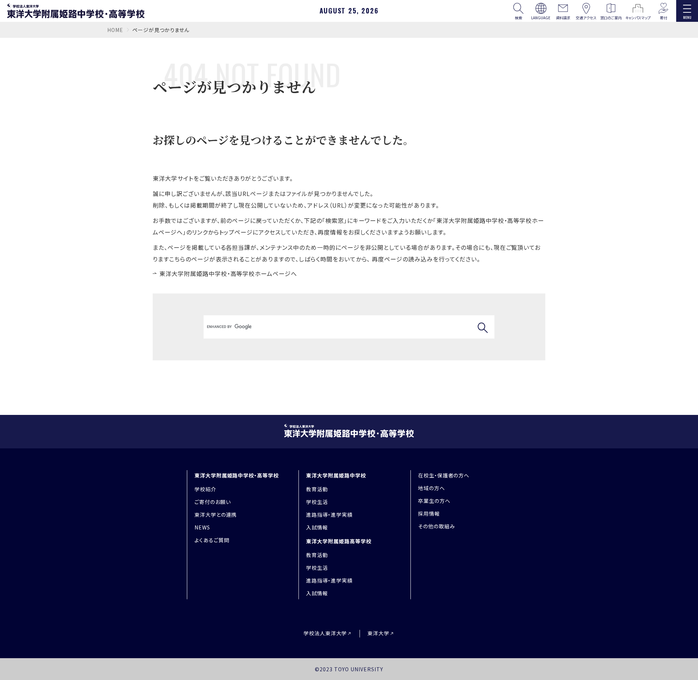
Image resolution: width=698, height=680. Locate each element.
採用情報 (429, 513)
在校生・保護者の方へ (444, 475)
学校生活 (317, 501)
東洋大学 (378, 633)
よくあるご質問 (211, 540)
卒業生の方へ (434, 500)
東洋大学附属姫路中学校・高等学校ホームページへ (228, 273)
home (115, 29)
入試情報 (317, 527)
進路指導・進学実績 (329, 514)
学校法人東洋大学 (325, 633)
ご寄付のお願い (212, 501)
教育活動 (317, 489)
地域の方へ (431, 488)
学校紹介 (205, 489)
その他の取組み (436, 526)
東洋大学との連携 (215, 514)
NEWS (202, 527)
